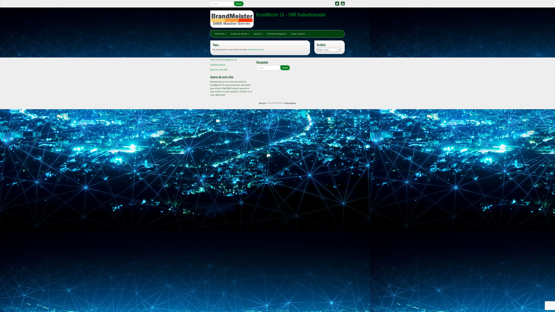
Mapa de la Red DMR (218, 69)
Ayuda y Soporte (298, 33)
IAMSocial (262, 103)
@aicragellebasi (290, 103)
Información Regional (276, 33)
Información (220, 33)
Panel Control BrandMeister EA (223, 59)
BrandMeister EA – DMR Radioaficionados (291, 14)
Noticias (257, 33)
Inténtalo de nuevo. (256, 49)
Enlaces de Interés (239, 33)
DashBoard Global (217, 64)
